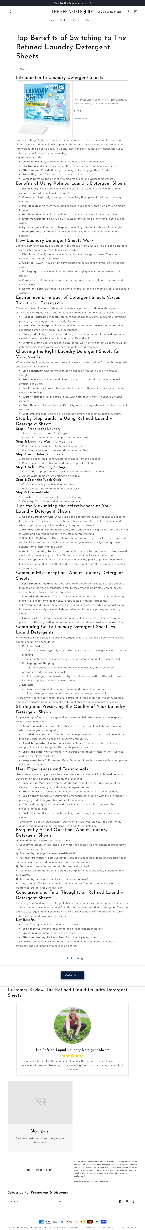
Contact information (127, 1227)
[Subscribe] (60, 1201)
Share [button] (23, 69)
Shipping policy (109, 1227)
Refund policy (60, 1227)
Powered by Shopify (42, 1227)
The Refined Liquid (24, 1227)
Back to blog (74, 958)
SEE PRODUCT (81, 118)
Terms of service (92, 1227)
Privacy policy (75, 1227)
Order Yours (72, 975)
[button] (11, 11)
